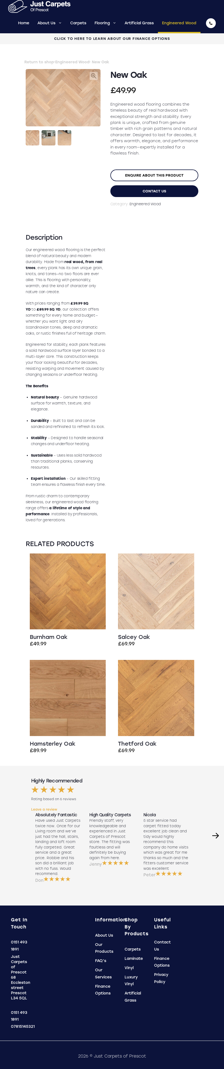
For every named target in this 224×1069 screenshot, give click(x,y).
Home (23, 23)
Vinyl (129, 968)
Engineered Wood (179, 23)
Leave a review (44, 809)
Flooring (102, 23)
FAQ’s (100, 960)
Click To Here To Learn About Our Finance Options (112, 39)
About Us (46, 23)
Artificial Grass (139, 23)
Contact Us (154, 191)
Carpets (78, 23)
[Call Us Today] (211, 23)
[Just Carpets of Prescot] (42, 6)
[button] (94, 76)
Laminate (134, 958)
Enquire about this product (154, 175)
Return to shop (39, 62)
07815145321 (23, 1026)
